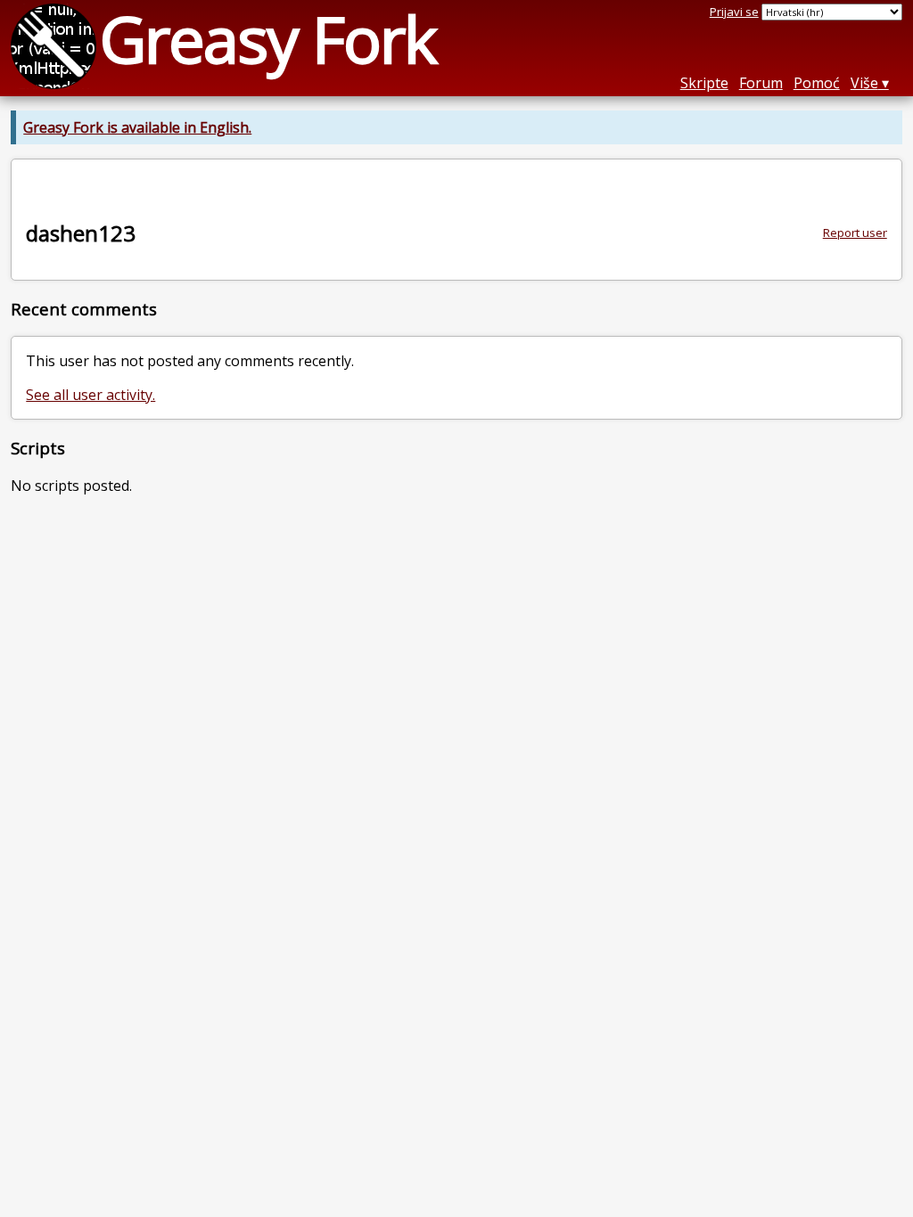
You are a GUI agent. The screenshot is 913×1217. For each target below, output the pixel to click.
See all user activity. (90, 394)
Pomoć (817, 83)
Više (864, 83)
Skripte (704, 83)
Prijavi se (734, 12)
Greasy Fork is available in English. (137, 127)
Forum (761, 83)
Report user (855, 233)
